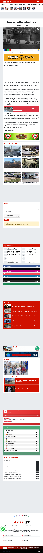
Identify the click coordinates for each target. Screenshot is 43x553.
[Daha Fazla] (10, 50)
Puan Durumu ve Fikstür (8, 540)
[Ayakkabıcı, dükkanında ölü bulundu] (30, 150)
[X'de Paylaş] (6, 50)
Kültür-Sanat (34, 4)
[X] (17, 516)
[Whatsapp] (28, 516)
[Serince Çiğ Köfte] (21, 136)
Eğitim (20, 4)
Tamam (39, 551)
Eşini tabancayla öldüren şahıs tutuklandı (30, 168)
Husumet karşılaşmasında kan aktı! (11, 182)
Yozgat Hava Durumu (27, 535)
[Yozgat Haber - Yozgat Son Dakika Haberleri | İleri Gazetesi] (7, 1)
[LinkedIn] (20, 516)
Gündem (2, 4)
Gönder (6, 219)
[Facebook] (15, 516)
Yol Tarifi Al (14, 421)
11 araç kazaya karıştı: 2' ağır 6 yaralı (11, 156)
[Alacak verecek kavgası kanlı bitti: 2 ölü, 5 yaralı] (30, 176)
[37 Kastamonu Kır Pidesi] (21, 57)
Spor (24, 4)
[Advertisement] (21, 15)
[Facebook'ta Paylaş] (4, 50)
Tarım (39, 4)
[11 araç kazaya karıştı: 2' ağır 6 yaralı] (12, 150)
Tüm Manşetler (25, 540)
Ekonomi (16, 4)
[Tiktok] (24, 516)
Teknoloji (28, 4)
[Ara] (37, 1)
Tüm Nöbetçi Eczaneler (22, 424)
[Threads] (26, 516)
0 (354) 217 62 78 (8, 421)
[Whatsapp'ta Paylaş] (8, 50)
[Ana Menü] (38, 1)
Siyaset (7, 4)
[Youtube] (22, 516)
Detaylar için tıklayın (21, 453)
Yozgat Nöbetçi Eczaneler (9, 535)
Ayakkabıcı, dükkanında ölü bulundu (29, 156)
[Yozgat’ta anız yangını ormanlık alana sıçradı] (12, 163)
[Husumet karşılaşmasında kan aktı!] (12, 176)
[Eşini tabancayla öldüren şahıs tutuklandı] (30, 163)
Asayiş (11, 4)
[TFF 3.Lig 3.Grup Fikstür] (38, 457)
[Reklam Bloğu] (21, 348)
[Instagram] (19, 516)
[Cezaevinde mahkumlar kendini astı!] (21, 38)
